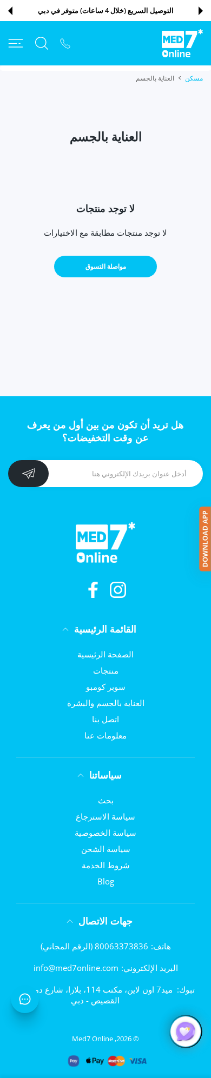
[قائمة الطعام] (16, 43)
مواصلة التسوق (105, 266)
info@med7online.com (76, 967)
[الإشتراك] (28, 473)
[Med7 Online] (182, 43)
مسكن (194, 78)
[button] (201, 10)
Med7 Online (92, 1038)
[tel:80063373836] (65, 43)
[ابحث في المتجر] (42, 43)
